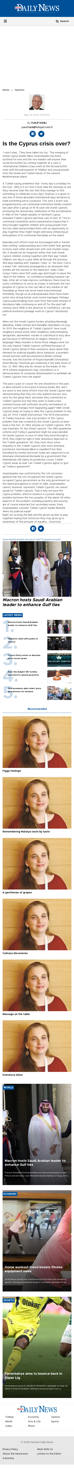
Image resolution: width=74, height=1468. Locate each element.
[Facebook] (33, 134)
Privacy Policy (10, 1449)
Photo (31, 1426)
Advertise (8, 1458)
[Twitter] (41, 134)
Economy (33, 1417)
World (8, 1421)
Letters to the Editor (49, 1454)
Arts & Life (34, 1421)
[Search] (57, 21)
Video (8, 1426)
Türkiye (9, 1417)
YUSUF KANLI (39, 123)
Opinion (19, 90)
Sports (55, 1421)
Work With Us (45, 1449)
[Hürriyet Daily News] (37, 8)
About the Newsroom (15, 1454)
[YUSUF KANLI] (37, 104)
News (6, 90)
